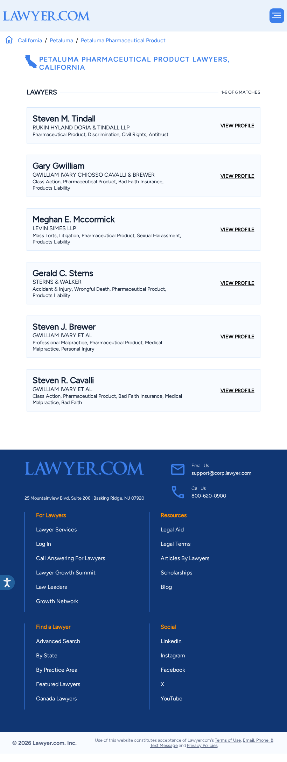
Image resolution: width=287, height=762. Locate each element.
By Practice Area (56, 669)
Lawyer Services (56, 529)
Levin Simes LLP (54, 228)
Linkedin (171, 641)
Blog (166, 587)
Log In (43, 544)
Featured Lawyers (58, 684)
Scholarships (176, 572)
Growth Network (57, 601)
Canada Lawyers (56, 698)
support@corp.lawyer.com (221, 473)
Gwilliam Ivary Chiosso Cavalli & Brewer (94, 174)
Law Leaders (51, 587)
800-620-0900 (208, 496)
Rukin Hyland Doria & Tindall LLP (81, 127)
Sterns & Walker (57, 281)
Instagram (173, 655)
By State (46, 655)
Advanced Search (58, 641)
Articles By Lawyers (185, 558)
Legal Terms (175, 544)
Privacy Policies (202, 745)
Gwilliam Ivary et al (62, 335)
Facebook (173, 669)
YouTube (171, 698)
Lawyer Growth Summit (66, 572)
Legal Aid (172, 529)
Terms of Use (228, 740)
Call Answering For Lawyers (70, 558)
